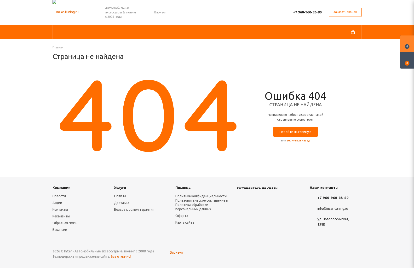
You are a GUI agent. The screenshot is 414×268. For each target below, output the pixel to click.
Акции (57, 203)
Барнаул (176, 252)
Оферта (181, 216)
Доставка (121, 203)
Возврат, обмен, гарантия (134, 209)
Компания (61, 188)
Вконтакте (242, 199)
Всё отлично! (121, 256)
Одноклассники (277, 199)
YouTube (265, 199)
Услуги (120, 188)
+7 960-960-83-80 (307, 12)
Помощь (183, 188)
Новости (59, 196)
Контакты (60, 209)
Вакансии (59, 230)
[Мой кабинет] (353, 32)
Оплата (120, 196)
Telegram (254, 199)
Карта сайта (184, 222)
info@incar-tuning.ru (332, 208)
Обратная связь (64, 223)
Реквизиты (61, 216)
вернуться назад (298, 140)
